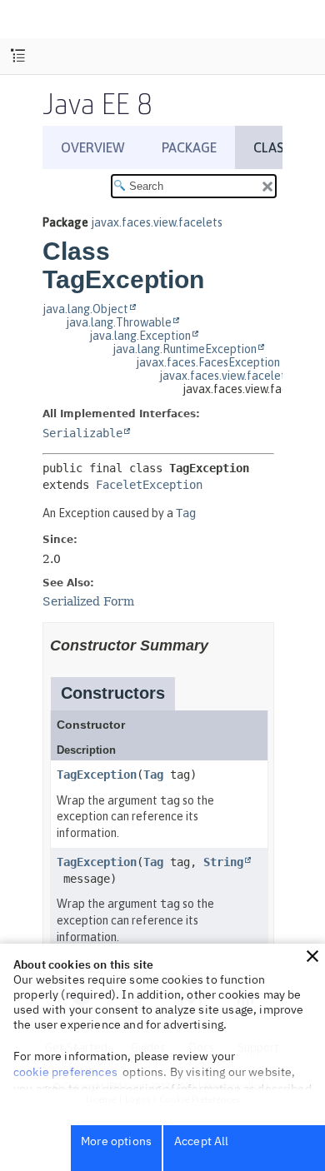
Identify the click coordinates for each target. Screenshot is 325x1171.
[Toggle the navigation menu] (18, 56)
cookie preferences (65, 1071)
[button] (312, 956)
